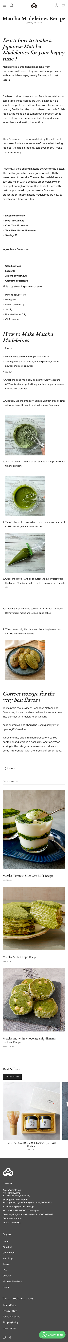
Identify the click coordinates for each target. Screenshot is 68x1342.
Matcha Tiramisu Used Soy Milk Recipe (28, 876)
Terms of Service (11, 1316)
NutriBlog (8, 1258)
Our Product (9, 1252)
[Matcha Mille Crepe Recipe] (34, 918)
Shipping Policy (10, 1322)
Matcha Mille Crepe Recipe (20, 957)
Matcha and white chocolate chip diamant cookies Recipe (29, 1040)
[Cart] (63, 5)
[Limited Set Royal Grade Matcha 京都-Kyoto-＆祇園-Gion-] (31, 1111)
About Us (7, 1247)
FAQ (5, 1270)
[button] (11, 5)
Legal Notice (9, 1328)
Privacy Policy (10, 1311)
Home (6, 1241)
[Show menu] (4, 5)
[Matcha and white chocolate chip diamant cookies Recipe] (34, 999)
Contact (7, 1275)
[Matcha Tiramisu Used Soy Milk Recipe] (34, 829)
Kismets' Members (12, 1281)
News (6, 1287)
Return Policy (9, 1305)
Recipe (6, 1264)
